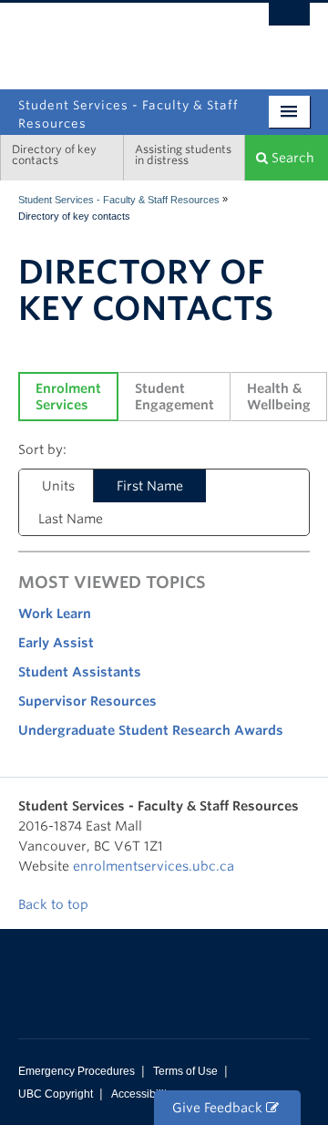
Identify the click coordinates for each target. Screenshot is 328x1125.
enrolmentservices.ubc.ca (153, 866)
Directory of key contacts (54, 154)
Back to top (55, 904)
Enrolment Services (70, 396)
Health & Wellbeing (279, 396)
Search (291, 157)
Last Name (70, 518)
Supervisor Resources (87, 701)
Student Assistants (79, 672)
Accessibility (141, 1094)
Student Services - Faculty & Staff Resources (119, 199)
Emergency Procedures (76, 1071)
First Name (150, 486)
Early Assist (56, 642)
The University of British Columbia (120, 37)
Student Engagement (174, 396)
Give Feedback (219, 1107)
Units (58, 486)
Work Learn (54, 613)
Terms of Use (185, 1071)
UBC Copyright (55, 1094)
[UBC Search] (289, 23)
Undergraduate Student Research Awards (150, 730)
